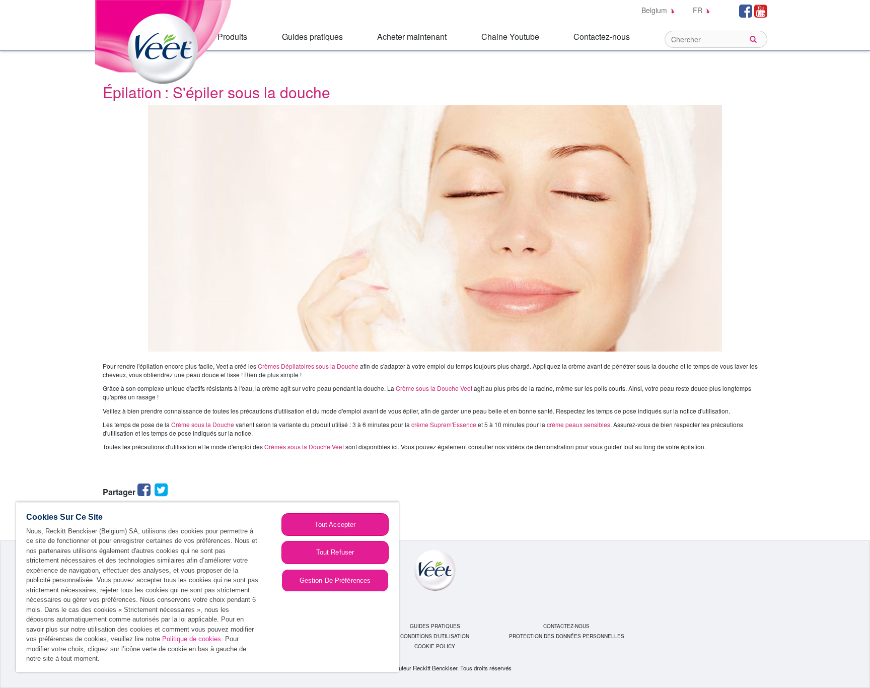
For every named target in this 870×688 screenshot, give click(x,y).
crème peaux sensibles (578, 424)
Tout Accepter (335, 524)
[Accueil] (165, 41)
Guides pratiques (312, 36)
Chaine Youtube (510, 36)
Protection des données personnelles (566, 636)
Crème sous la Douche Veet (434, 388)
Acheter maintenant (412, 36)
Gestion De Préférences (335, 580)
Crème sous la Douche (202, 424)
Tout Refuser (335, 552)
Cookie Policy (434, 646)
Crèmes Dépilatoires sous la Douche (308, 366)
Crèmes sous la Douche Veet (304, 446)
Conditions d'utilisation (434, 636)
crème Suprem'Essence (443, 424)
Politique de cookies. (192, 639)
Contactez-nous (601, 36)
